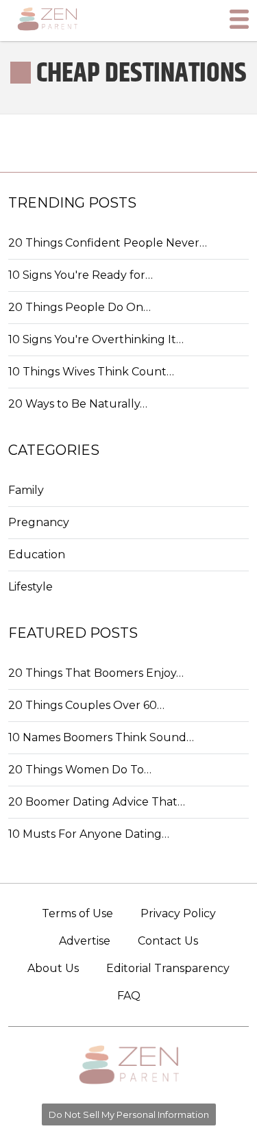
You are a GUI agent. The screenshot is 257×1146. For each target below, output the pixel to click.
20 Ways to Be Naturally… (77, 403)
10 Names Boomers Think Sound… (101, 737)
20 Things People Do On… (79, 307)
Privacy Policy (178, 913)
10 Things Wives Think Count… (91, 371)
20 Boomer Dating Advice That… (96, 801)
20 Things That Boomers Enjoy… (96, 673)
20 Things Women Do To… (79, 769)
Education (36, 554)
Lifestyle (30, 586)
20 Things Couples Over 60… (86, 705)
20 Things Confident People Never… (107, 242)
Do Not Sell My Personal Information (129, 1114)
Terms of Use (77, 913)
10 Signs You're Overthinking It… (96, 339)
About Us (53, 968)
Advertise (84, 940)
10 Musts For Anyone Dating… (88, 833)
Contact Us (168, 940)
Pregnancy (38, 522)
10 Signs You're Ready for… (80, 275)
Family (26, 490)
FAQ (128, 995)
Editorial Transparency (168, 968)
